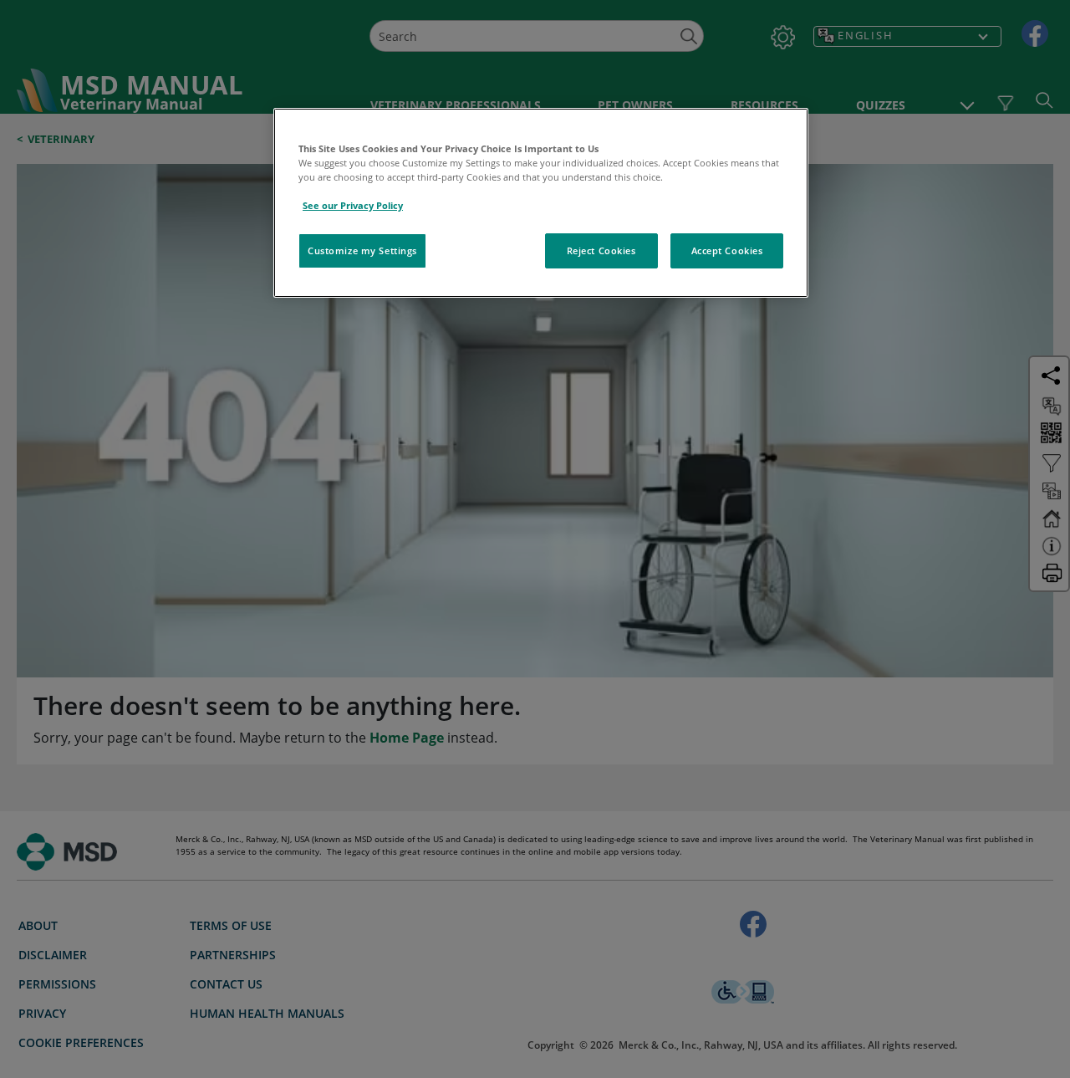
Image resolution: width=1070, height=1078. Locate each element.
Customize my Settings (362, 250)
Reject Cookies (601, 250)
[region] (540, 203)
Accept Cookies (727, 250)
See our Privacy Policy (353, 205)
